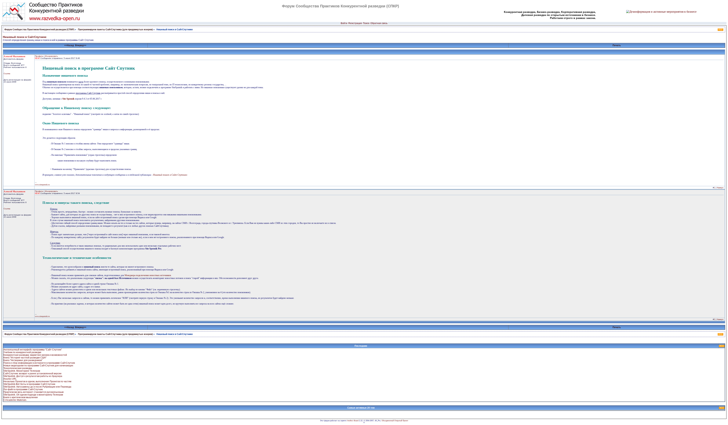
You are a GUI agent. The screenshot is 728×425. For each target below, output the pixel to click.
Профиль (39, 56)
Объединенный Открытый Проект (395, 421)
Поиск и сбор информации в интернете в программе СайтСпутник (39, 363)
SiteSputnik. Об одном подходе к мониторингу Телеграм (33, 394)
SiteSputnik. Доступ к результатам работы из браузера (32, 376)
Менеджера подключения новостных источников (148, 275)
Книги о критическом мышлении (20, 397)
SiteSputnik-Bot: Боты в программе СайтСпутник (29, 384)
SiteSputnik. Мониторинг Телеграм (21, 371)
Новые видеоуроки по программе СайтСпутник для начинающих (38, 365)
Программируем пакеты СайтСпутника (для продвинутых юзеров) (115, 29)
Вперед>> (80, 45)
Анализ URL (10, 379)
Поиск (366, 23)
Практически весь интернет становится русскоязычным (33, 392)
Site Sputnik (68, 98)
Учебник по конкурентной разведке (22, 352)
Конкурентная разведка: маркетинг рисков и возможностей (35, 355)
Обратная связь (379, 23)
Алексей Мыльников (14, 56)
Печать (617, 45)
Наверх (720, 188)
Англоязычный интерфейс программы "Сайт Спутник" (32, 349)
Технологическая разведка (17, 368)
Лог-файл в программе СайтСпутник (23, 389)
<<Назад (69, 45)
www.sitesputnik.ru (42, 185)
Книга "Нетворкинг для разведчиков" (22, 360)
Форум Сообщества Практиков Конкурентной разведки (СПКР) (39, 29)
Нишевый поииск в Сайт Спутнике (170, 175)
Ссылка (7, 73)
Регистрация (355, 23)
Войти (344, 23)
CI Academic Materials (14, 400)
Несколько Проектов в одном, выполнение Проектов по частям (37, 381)
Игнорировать (51, 56)
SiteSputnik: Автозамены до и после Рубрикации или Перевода (37, 386)
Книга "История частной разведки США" (24, 357)
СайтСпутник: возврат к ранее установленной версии (32, 373)
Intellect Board (353, 421)
